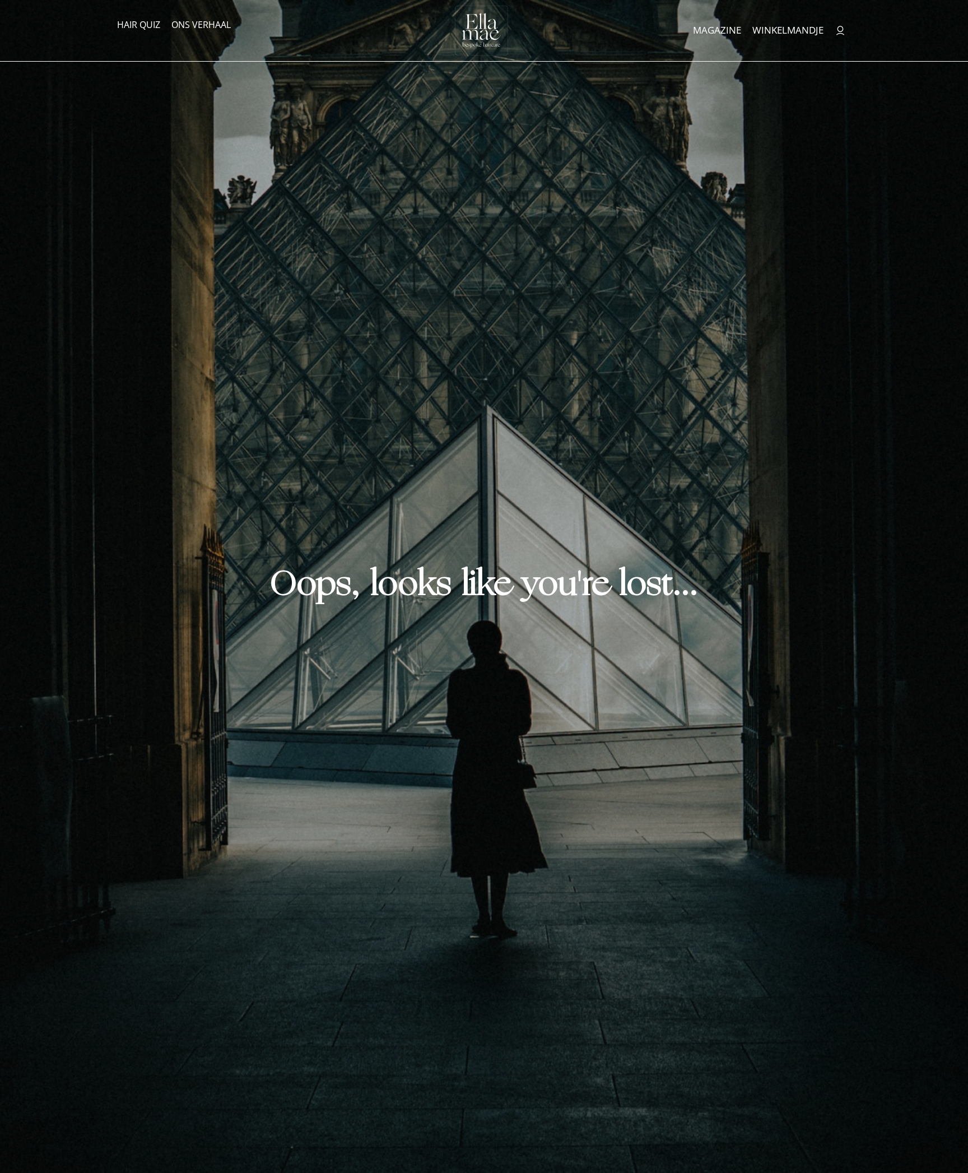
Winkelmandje (787, 30)
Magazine (717, 30)
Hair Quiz (138, 24)
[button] (933, 1142)
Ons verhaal (201, 24)
